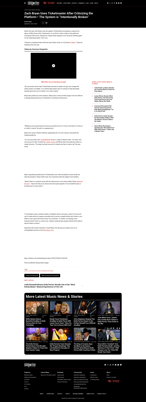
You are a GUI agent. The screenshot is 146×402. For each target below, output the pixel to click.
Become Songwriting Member (81, 381)
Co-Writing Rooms (94, 379)
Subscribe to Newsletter (80, 377)
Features (59, 3)
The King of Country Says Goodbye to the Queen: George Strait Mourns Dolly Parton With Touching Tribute (84, 347)
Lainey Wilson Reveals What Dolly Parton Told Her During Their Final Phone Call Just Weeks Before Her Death (103, 98)
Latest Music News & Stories (32, 10)
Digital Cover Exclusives (30, 377)
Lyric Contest (60, 377)
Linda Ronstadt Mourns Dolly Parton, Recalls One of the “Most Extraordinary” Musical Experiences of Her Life (49, 286)
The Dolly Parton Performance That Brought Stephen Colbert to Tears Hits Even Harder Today (37, 347)
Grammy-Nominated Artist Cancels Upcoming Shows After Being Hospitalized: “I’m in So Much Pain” (104, 108)
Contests (74, 3)
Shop (87, 3)
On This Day (27, 384)
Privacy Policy (101, 393)
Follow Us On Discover (31, 275)
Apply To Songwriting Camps (81, 379)
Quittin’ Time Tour (29, 270)
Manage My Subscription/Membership (80, 387)
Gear (25, 386)
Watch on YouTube (111, 377)
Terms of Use (90, 393)
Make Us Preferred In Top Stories (50, 275)
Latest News (66, 3)
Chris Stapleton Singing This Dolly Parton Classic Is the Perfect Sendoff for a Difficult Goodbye (84, 322)
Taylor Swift (37, 270)
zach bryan (50, 270)
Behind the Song (28, 375)
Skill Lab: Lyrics (94, 377)
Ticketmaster (44, 270)
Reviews (26, 388)
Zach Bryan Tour (48, 230)
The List (26, 381)
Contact (59, 393)
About (41, 393)
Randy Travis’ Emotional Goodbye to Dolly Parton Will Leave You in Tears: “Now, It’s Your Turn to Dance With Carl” (61, 322)
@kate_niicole (50, 142)
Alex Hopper (29, 21)
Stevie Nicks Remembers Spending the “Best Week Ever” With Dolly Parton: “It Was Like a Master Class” (104, 128)
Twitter (72, 42)
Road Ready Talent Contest (64, 379)
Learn (91, 3)
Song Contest (60, 375)
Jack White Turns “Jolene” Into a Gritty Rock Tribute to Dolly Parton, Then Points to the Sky (108, 321)
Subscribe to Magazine (79, 375)
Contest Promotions (62, 381)
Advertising (50, 393)
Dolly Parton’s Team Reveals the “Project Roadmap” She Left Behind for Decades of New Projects (60, 347)
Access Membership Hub (80, 384)
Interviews (27, 379)
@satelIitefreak (45, 140)
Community (81, 3)
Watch (96, 3)
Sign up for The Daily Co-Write (48, 375)
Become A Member (78, 393)
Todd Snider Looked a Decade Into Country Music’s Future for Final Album (104, 89)
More (108, 372)
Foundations (93, 375)
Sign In (68, 393)
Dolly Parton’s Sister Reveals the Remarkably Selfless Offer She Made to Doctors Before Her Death (104, 118)
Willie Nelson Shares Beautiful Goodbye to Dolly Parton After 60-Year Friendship (35, 322)
